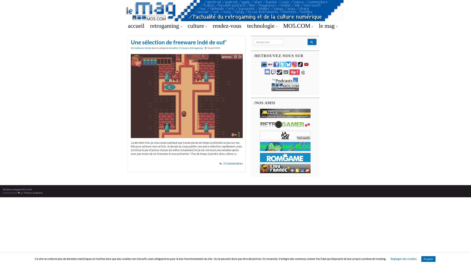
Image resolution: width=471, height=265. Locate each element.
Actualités (173, 48)
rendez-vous (227, 25)
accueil (136, 25)
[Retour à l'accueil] (235, 10)
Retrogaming (196, 48)
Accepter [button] (428, 258)
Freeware (184, 48)
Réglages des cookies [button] (403, 258)
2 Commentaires (233, 163)
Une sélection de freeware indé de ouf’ (178, 42)
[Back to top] (462, 256)
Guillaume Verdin (142, 48)
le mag (327, 25)
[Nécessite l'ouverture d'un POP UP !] (285, 84)
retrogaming (165, 25)
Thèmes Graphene (33, 192)
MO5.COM (297, 25)
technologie (261, 25)
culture (197, 25)
